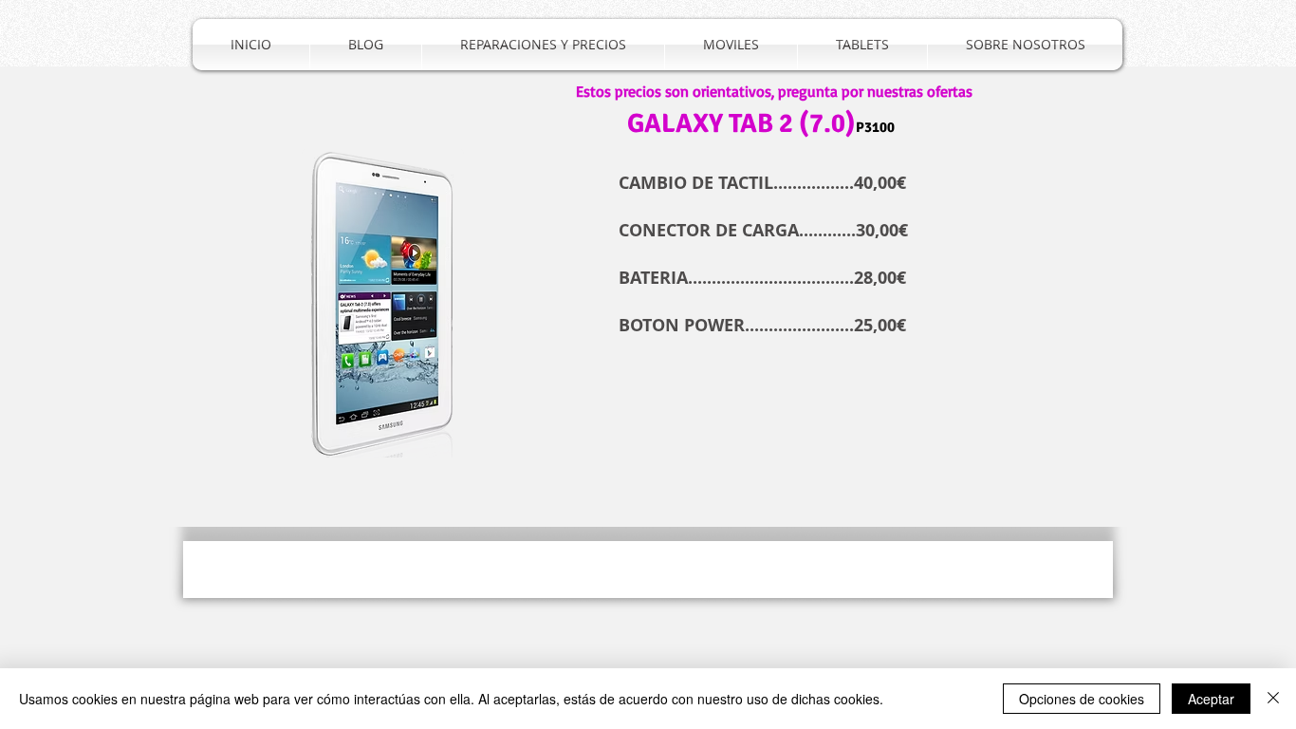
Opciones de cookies (1081, 698)
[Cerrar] (1273, 698)
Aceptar (1211, 698)
